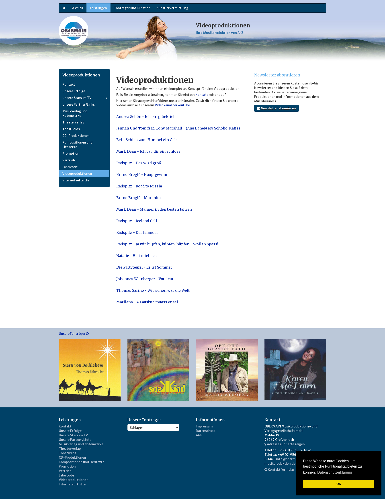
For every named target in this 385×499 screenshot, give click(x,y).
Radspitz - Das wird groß (138, 163)
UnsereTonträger (72, 334)
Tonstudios (71, 129)
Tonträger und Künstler (132, 8)
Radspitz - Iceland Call (136, 221)
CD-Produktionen (76, 136)
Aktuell (77, 8)
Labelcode (70, 167)
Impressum (204, 426)
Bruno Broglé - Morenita (138, 197)
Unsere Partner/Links (78, 105)
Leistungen (98, 8)
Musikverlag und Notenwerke (74, 113)
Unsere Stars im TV (76, 98)
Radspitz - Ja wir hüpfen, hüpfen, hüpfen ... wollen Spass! (167, 244)
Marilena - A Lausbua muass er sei (147, 302)
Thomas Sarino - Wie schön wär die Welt (153, 290)
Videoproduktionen (77, 174)
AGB (199, 435)
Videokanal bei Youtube (172, 105)
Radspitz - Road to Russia (139, 186)
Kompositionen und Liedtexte (77, 144)
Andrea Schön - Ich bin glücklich (146, 116)
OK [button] (338, 484)
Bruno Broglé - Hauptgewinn (142, 174)
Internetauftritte (75, 180)
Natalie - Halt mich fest (137, 255)
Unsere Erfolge (73, 91)
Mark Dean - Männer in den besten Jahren (154, 209)
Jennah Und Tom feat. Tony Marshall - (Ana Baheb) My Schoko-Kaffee (178, 128)
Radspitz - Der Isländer (137, 232)
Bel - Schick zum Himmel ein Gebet (148, 140)
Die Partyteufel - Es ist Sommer (144, 267)
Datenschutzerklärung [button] (334, 472)
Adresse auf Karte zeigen (285, 444)
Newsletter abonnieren (278, 108)
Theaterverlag (73, 122)
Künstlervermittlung (172, 8)
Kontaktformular (280, 470)
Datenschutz (205, 431)
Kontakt (202, 95)
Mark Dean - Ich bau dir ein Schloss (148, 151)
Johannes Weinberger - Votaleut (144, 279)
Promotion (70, 154)
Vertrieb (68, 160)
